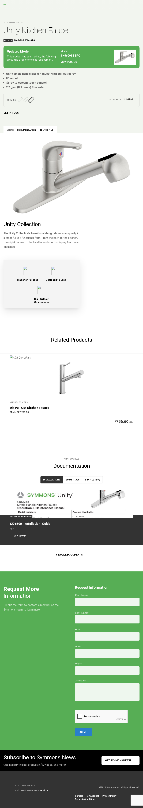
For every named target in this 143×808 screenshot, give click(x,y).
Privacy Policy (109, 796)
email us (44, 790)
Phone (78, 646)
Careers (79, 796)
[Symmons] (31, 5)
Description (80, 681)
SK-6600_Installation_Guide (30, 524)
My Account (93, 796)
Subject (78, 663)
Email (77, 629)
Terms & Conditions (85, 799)
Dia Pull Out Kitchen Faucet (29, 408)
